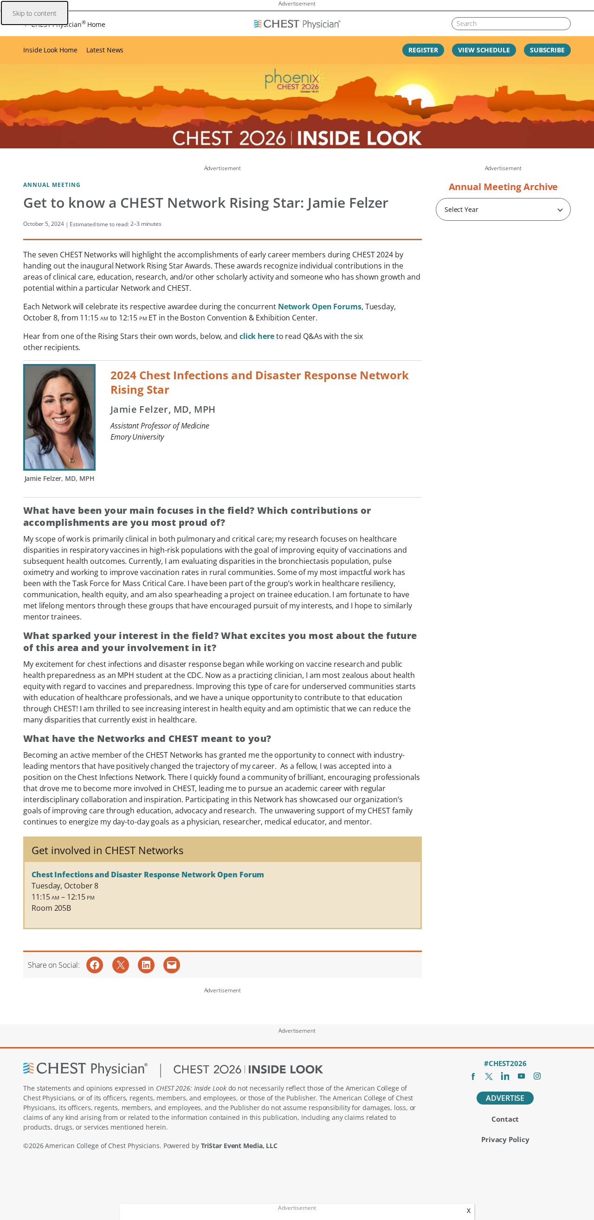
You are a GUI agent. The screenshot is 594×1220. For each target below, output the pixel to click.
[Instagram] (537, 1076)
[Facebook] (473, 1076)
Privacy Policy (505, 1139)
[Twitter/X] (488, 1076)
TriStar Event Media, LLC (239, 1145)
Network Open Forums (320, 306)
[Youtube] (521, 1076)
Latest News (104, 49)
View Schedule (484, 49)
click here (256, 336)
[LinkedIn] (505, 1076)
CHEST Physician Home (68, 23)
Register (423, 49)
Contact (505, 1119)
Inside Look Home (50, 49)
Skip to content (35, 13)
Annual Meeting (52, 185)
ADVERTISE (505, 1098)
